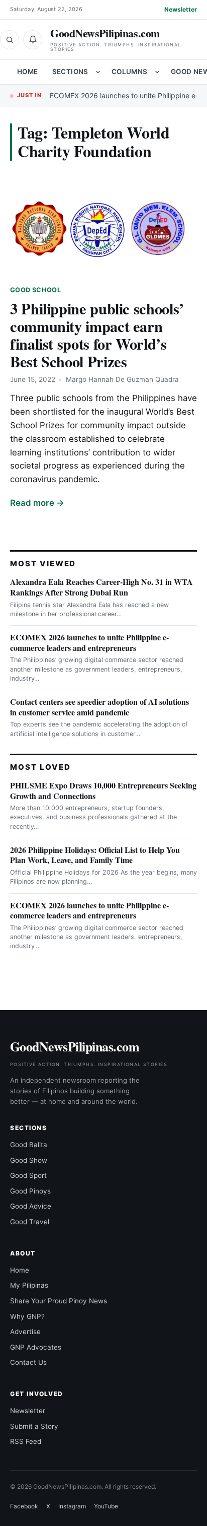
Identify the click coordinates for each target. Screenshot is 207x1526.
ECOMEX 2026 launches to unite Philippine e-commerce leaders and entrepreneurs (89, 642)
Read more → (37, 503)
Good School (35, 290)
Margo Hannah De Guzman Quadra (122, 379)
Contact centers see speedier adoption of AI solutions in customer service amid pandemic (99, 707)
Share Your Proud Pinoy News (58, 1301)
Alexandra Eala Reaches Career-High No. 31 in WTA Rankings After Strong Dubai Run (101, 587)
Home (27, 72)
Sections (70, 72)
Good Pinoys (30, 1191)
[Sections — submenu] (98, 72)
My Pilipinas (29, 1285)
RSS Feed (25, 1441)
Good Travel (29, 1222)
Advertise (25, 1332)
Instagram (72, 1506)
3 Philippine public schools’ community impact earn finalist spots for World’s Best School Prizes (97, 334)
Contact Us (28, 1362)
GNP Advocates (35, 1347)
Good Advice (30, 1206)
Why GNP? (27, 1316)
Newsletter (180, 9)
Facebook (24, 1506)
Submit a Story (34, 1426)
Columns (130, 72)
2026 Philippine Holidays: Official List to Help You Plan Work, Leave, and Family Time (95, 855)
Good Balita (28, 1145)
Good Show (28, 1160)
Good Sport (28, 1175)
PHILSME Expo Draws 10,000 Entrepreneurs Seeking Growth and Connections (103, 790)
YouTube (106, 1506)
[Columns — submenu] (157, 72)
